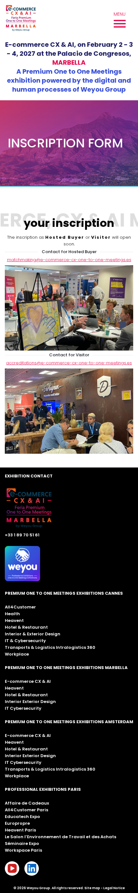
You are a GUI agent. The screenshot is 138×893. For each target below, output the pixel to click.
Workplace (17, 654)
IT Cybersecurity (23, 708)
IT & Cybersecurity (25, 641)
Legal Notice (114, 888)
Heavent (14, 620)
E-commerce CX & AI (28, 681)
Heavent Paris (20, 830)
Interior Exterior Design (30, 702)
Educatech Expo (22, 817)
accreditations (21, 363)
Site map (92, 888)
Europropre (17, 823)
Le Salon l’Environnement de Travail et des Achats (60, 837)
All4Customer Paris (26, 810)
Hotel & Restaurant (26, 627)
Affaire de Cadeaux (27, 803)
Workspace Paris (23, 850)
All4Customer (20, 607)
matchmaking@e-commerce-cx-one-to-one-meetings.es (69, 260)
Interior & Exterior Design (32, 634)
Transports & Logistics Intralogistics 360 (50, 647)
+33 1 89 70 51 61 (22, 535)
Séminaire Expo (22, 843)
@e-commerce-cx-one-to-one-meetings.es (84, 363)
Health (12, 614)
